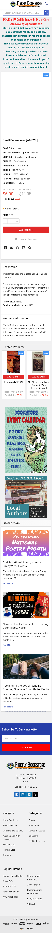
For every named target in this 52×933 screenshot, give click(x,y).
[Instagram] (23, 794)
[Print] (17, 247)
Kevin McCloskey (11, 891)
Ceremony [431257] (13, 382)
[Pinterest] (29, 247)
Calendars (33, 835)
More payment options (26, 239)
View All (31, 903)
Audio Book (34, 825)
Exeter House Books (13, 875)
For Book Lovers (37, 841)
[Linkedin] (23, 247)
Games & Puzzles (37, 830)
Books (32, 820)
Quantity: (8, 215)
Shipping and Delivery (13, 830)
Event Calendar (10, 825)
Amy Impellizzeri (10, 896)
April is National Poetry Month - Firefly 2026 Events (22, 564)
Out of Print (8, 881)
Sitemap (7, 854)
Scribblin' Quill (9, 886)
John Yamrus (33, 884)
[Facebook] (5, 247)
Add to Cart (13, 376)
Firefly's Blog (9, 849)
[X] (35, 794)
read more (8, 583)
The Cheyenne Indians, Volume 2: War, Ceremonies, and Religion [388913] (38, 386)
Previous (4, 375)
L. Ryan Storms (34, 898)
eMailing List (9, 844)
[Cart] (47, 4)
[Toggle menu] (4, 4)
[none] (26, 104)
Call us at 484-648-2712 (26, 786)
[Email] (11, 247)
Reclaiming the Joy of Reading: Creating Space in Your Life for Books (26, 687)
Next (48, 375)
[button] (26, 440)
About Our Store (10, 820)
